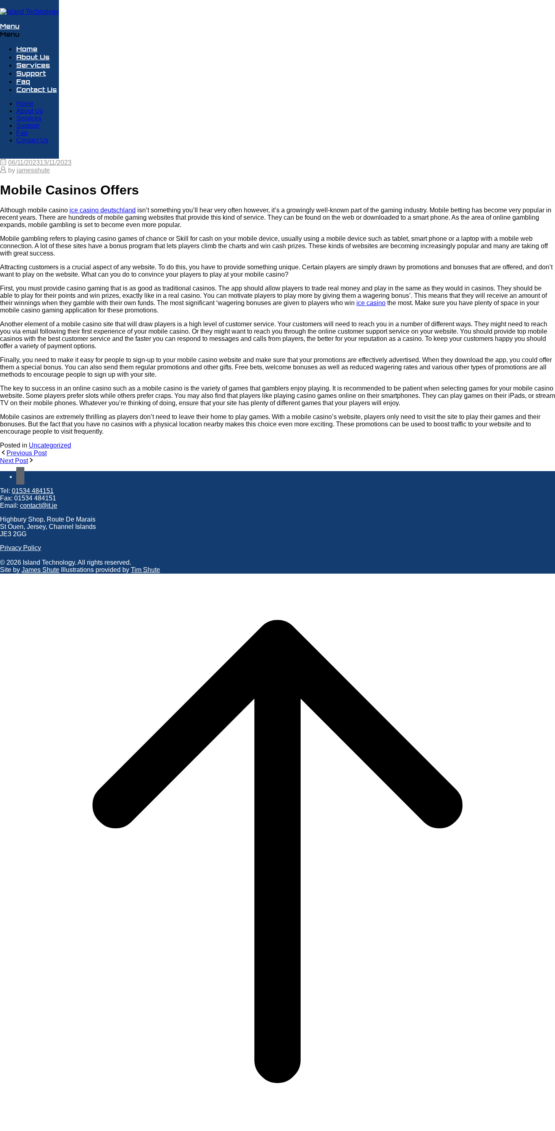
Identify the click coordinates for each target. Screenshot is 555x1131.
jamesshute (33, 170)
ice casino (371, 302)
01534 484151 (33, 490)
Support (31, 73)
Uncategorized (50, 445)
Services (33, 65)
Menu (10, 26)
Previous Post (27, 453)
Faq (23, 81)
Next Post (14, 460)
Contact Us (36, 89)
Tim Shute (145, 569)
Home (26, 49)
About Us (33, 57)
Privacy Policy (20, 547)
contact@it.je (38, 505)
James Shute (40, 569)
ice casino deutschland (102, 210)
